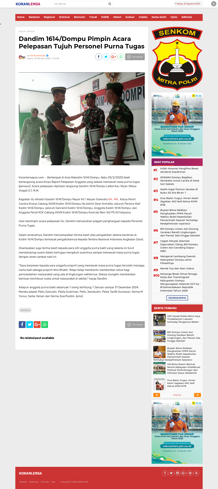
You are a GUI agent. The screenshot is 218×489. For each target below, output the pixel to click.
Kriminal (64, 17)
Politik (105, 17)
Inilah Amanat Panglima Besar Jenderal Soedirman (179, 170)
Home (21, 17)
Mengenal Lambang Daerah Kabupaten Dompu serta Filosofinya (178, 260)
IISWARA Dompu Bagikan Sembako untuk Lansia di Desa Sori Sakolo (179, 181)
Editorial (187, 17)
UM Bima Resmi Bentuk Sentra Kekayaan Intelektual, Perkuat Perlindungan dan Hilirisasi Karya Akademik (183, 368)
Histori (117, 17)
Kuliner (130, 17)
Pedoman (33, 482)
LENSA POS (82, 482)
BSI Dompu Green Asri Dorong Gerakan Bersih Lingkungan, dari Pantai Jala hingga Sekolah (180, 232)
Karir (53, 482)
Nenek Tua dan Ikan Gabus (177, 268)
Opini (173, 17)
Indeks (143, 17)
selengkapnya (177, 298)
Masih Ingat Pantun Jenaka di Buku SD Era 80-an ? (179, 191)
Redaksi (23, 482)
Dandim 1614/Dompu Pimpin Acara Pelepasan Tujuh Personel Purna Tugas (81, 42)
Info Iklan (45, 482)
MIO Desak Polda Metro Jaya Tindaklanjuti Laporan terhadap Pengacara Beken (183, 319)
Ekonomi (79, 17)
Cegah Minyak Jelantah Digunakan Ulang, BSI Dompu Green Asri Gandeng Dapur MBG (179, 246)
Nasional (34, 17)
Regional (49, 17)
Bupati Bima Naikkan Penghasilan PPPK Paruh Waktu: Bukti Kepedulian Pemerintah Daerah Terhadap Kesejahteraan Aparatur (179, 217)
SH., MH (113, 199)
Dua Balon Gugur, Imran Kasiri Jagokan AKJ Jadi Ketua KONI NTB (179, 201)
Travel (93, 17)
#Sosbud (25, 310)
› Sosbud (30, 31)
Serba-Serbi (159, 17)
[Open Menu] (213, 3)
